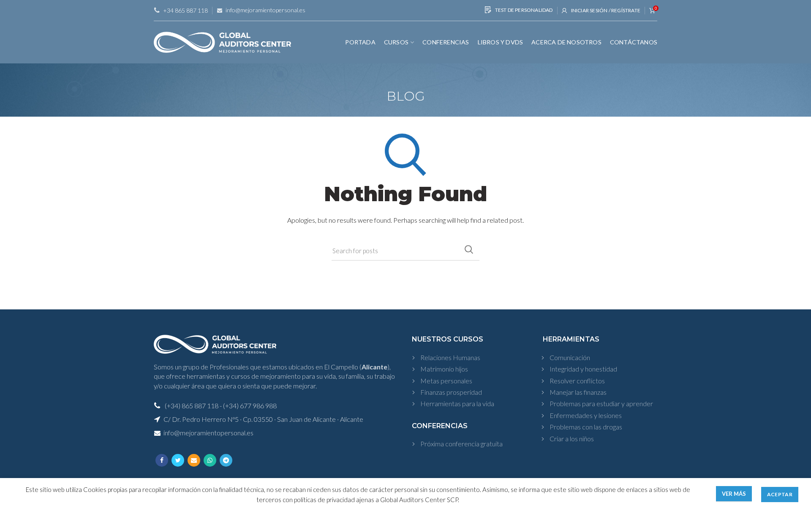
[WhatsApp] (210, 460)
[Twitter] (177, 460)
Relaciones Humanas (450, 357)
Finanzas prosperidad (451, 392)
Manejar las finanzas (578, 392)
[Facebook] (161, 460)
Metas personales (446, 381)
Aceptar (779, 494)
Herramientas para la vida (457, 403)
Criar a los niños (572, 438)
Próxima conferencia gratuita (461, 444)
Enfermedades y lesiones (586, 415)
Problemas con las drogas (586, 427)
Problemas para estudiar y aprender (601, 403)
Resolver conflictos (577, 381)
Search (468, 249)
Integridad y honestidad (583, 369)
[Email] (194, 460)
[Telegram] (226, 460)
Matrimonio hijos (444, 369)
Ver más (734, 493)
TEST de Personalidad (523, 10)
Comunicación (570, 357)
